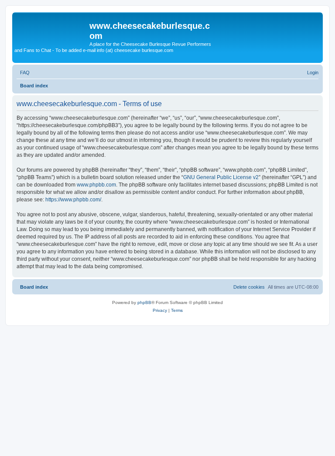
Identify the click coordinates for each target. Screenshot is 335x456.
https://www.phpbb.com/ (73, 200)
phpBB (144, 302)
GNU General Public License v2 (221, 177)
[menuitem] (23, 72)
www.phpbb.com (96, 185)
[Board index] (51, 28)
